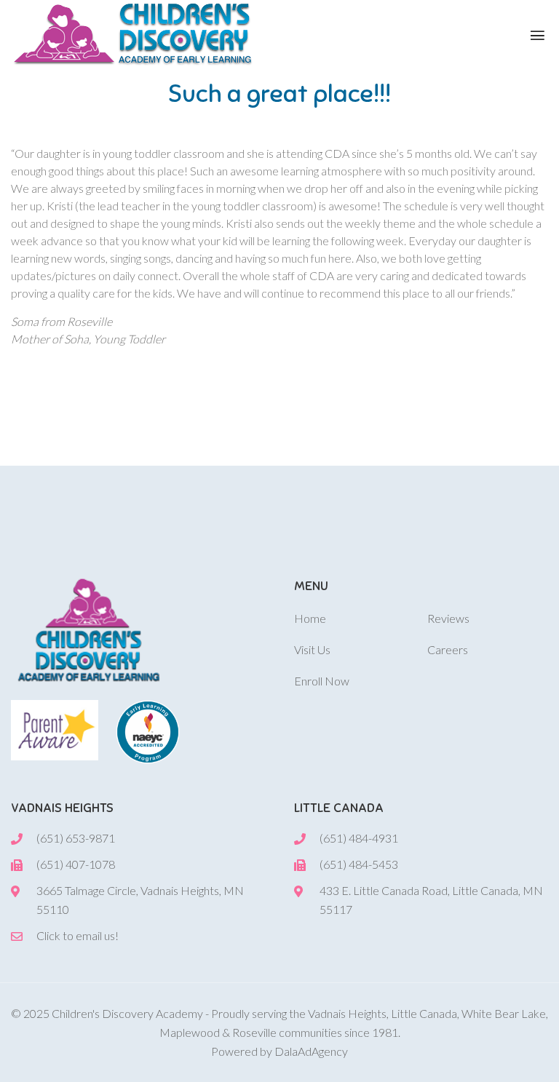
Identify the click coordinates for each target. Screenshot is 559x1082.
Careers (447, 649)
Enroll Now (321, 681)
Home (310, 618)
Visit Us (312, 649)
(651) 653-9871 (75, 838)
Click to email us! (77, 935)
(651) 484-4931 (359, 838)
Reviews (448, 618)
